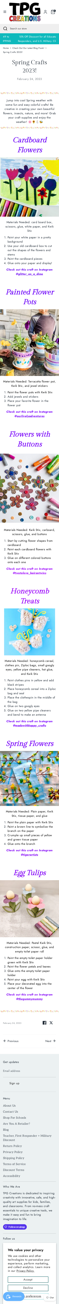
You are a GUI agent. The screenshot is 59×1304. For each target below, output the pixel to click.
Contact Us (10, 1112)
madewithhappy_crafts (30, 725)
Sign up (14, 1083)
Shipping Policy (13, 1158)
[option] (29, 38)
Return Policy (12, 1146)
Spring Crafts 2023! (13, 52)
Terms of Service (14, 1164)
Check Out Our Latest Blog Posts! (28, 48)
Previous (12, 1041)
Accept (28, 1280)
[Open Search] (5, 28)
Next (48, 1041)
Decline (28, 1288)
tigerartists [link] (30, 855)
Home (6, 48)
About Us (9, 1106)
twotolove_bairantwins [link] (30, 573)
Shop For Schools (14, 1118)
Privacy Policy (13, 1152)
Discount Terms (13, 1170)
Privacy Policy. (25, 1271)
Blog (6, 1130)
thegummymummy (30, 999)
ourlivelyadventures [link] (30, 416)
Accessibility (11, 1176)
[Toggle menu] (4, 12)
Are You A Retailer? (16, 1124)
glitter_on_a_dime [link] (30, 274)
